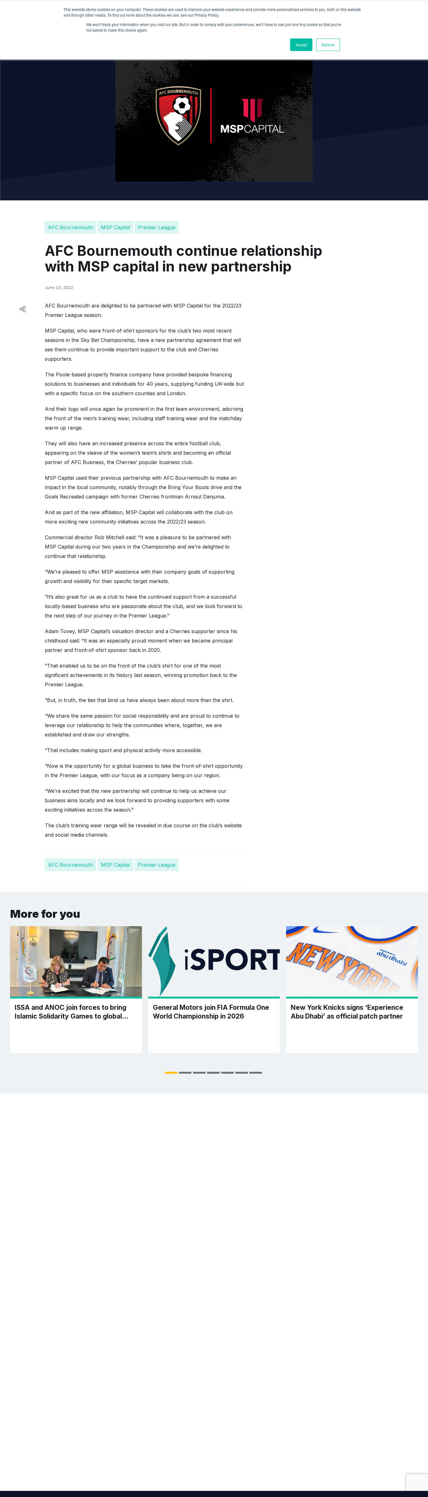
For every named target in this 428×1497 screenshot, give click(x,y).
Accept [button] (301, 44)
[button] (171, 1073)
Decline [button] (328, 44)
